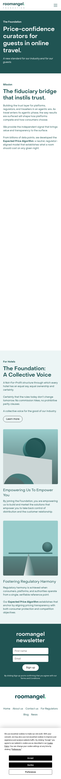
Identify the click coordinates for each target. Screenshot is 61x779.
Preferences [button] (16, 749)
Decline (30, 765)
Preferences (30, 772)
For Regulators (49, 708)
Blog (26, 714)
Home (6, 708)
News (34, 714)
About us (18, 708)
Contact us (31, 708)
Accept (30, 758)
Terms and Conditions (30, 678)
